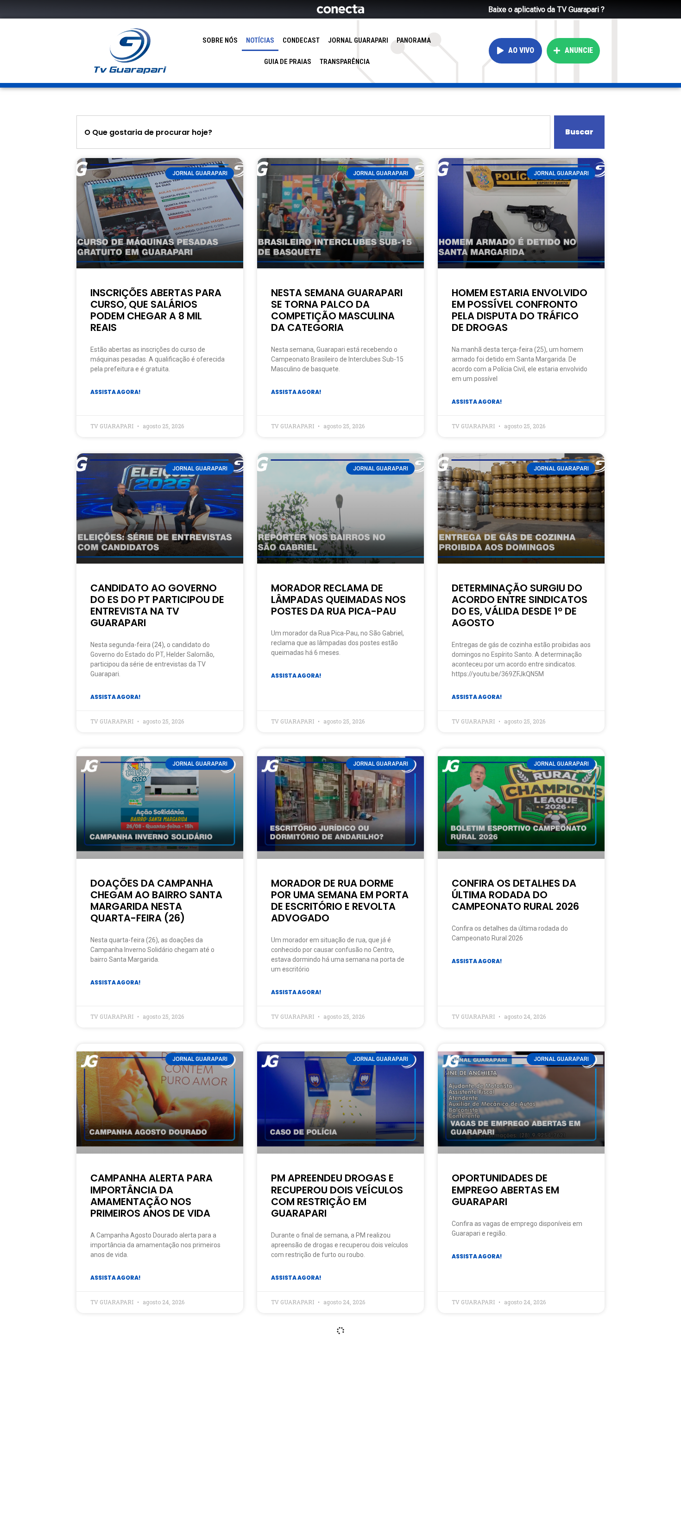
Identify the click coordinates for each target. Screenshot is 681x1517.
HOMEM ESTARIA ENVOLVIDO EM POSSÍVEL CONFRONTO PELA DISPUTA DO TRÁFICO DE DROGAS (519, 310)
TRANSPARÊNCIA (345, 61)
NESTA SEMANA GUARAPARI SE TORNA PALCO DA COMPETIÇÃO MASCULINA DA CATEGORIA (337, 310)
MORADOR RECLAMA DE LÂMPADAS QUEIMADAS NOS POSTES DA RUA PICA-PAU (338, 599)
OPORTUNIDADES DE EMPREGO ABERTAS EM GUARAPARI (505, 1189)
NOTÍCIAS (260, 40)
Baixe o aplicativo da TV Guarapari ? (546, 9)
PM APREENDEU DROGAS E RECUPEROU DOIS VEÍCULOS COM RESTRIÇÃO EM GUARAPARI (337, 1195)
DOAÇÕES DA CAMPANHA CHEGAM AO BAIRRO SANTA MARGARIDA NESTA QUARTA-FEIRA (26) (156, 900)
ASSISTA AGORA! (115, 392)
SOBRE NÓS (220, 40)
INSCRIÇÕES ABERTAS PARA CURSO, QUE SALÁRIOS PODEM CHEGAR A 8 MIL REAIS (155, 310)
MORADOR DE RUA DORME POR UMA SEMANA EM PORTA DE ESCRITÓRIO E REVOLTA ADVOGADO (340, 900)
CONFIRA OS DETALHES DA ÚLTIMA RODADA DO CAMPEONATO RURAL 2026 (515, 894)
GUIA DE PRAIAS (287, 61)
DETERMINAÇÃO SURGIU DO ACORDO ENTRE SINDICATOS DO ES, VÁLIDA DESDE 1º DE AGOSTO (519, 605)
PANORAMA (414, 40)
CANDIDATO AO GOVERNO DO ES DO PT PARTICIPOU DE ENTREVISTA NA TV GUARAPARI (157, 605)
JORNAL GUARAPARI (358, 40)
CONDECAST (301, 40)
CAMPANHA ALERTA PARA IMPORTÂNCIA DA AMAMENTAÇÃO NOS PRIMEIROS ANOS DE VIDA (151, 1195)
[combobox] (313, 132)
